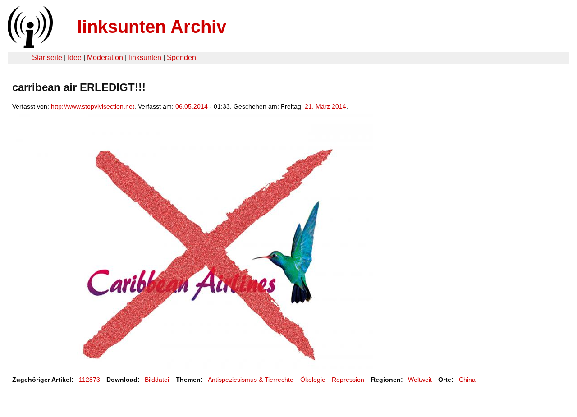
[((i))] (29, 45)
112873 (89, 379)
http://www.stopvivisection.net (92, 106)
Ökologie (312, 379)
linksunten (144, 57)
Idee (75, 57)
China (467, 379)
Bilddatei (157, 379)
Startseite (47, 57)
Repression (348, 379)
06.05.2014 (191, 106)
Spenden (181, 57)
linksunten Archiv (151, 27)
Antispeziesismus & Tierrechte (250, 379)
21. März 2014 (325, 106)
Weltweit (420, 379)
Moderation (105, 57)
